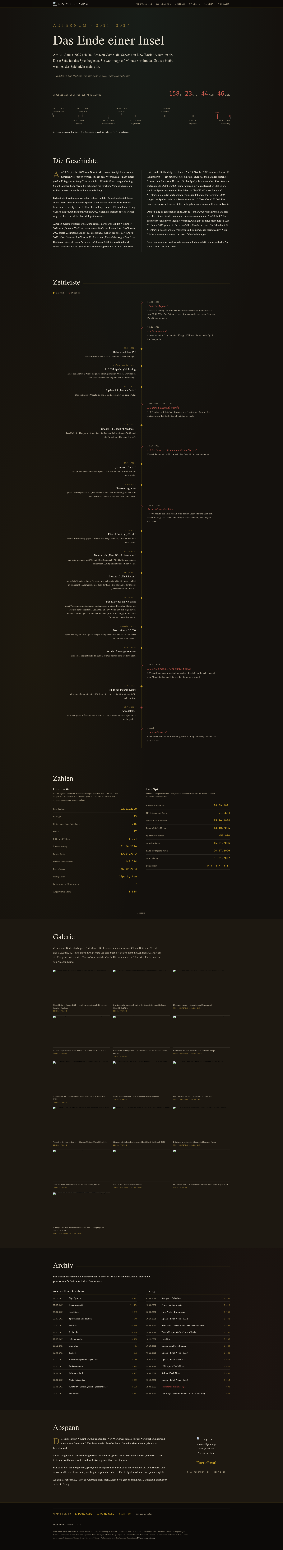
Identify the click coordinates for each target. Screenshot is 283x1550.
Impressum (58, 1525)
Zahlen (180, 3)
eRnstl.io (125, 1513)
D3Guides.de (105, 1513)
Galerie (194, 3)
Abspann (224, 3)
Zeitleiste (163, 3)
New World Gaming (73, 3)
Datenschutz (74, 1525)
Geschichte (144, 3)
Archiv (209, 3)
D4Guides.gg (83, 1513)
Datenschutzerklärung (146, 1537)
